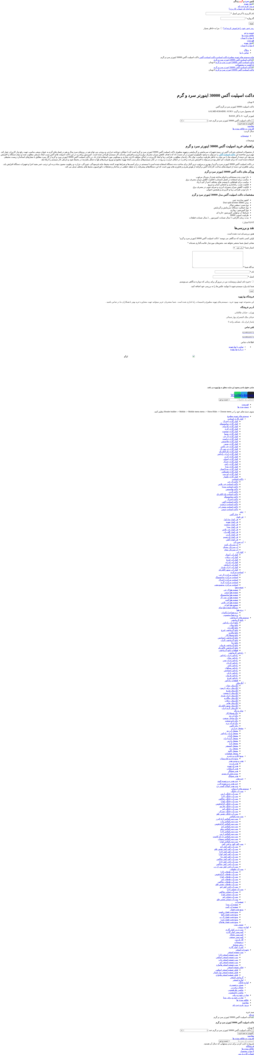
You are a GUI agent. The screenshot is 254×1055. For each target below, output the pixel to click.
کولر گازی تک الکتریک (228, 451)
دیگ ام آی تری (232, 723)
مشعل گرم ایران (230, 738)
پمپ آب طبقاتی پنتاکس (228, 882)
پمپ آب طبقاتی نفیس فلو (227, 884)
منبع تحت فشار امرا (229, 919)
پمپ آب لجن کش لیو (229, 887)
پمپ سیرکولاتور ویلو (229, 829)
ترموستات (238, 942)
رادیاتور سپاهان (231, 668)
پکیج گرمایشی (237, 620)
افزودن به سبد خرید (245, 124)
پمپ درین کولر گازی (234, 930)
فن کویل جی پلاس (230, 529)
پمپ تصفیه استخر (235, 952)
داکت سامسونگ (231, 497)
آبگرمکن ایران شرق (229, 695)
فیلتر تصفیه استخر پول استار (225, 972)
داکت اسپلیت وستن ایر (228, 507)
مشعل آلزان (232, 736)
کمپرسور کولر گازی (234, 932)
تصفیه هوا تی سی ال (229, 597)
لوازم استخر (238, 980)
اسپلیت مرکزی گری (229, 582)
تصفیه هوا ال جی (230, 590)
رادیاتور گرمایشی (235, 653)
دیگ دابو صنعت (231, 721)
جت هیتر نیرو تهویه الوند (227, 781)
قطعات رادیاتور (231, 680)
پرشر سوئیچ (238, 945)
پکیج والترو (233, 633)
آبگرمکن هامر (232, 703)
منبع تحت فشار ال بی (228, 917)
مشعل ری (233, 748)
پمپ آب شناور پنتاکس (228, 892)
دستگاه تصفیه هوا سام (228, 607)
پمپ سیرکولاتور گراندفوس (226, 824)
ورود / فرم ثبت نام (241, 1005)
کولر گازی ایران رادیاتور (227, 454)
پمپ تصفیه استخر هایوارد (227, 965)
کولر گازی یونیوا (231, 434)
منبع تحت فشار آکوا (229, 914)
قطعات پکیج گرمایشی (228, 650)
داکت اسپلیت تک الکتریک (227, 494)
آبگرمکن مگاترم (231, 698)
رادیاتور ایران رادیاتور (229, 655)
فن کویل (239, 517)
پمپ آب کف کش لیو (229, 846)
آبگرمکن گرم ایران (230, 708)
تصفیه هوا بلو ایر (231, 605)
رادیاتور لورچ (232, 678)
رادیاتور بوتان (232, 658)
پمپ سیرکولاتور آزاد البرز (227, 819)
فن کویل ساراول (231, 519)
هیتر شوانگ (233, 771)
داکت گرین (233, 492)
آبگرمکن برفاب (231, 700)
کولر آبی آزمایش (231, 565)
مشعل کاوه (233, 751)
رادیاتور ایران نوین (230, 660)
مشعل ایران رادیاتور (229, 733)
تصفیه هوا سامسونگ (229, 595)
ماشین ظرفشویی (235, 990)
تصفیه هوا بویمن (231, 592)
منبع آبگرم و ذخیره (235, 756)
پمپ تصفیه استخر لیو (229, 962)
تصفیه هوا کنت (231, 600)
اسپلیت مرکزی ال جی (228, 575)
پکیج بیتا (234, 643)
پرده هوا (240, 610)
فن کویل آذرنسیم (230, 537)
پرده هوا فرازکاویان (229, 612)
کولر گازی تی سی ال (229, 449)
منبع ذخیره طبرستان (229, 758)
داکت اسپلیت (222, 57)
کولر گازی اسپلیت (235, 419)
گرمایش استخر (236, 977)
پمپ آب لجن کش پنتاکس (227, 864)
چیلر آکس (234, 514)
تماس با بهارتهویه (236, 347)
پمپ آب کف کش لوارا (228, 854)
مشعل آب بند (232, 731)
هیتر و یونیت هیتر (236, 761)
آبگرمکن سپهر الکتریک (228, 706)
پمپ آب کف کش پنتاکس (227, 859)
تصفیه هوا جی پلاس (229, 602)
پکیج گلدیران (232, 628)
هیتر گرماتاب (232, 768)
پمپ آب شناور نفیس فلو (227, 899)
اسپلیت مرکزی (236, 572)
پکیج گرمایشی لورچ (229, 630)
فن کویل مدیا (232, 527)
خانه (252, 57)
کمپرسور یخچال (236, 935)
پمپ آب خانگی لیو (230, 809)
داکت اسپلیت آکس (207, 57)
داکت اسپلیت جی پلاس (228, 484)
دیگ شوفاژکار (232, 713)
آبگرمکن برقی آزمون (229, 688)
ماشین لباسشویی (235, 992)
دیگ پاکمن (233, 726)
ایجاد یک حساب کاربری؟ (239, 9)
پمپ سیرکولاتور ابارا (229, 831)
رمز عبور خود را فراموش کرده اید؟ (238, 28)
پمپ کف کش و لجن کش (232, 844)
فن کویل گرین (232, 534)
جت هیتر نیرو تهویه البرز (227, 784)
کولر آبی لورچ (232, 560)
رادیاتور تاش (232, 665)
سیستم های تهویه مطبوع (239, 57)
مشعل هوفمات (231, 753)
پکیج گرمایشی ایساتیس (228, 638)
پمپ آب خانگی (237, 791)
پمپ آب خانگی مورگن (228, 811)
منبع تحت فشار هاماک (228, 922)
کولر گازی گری (231, 429)
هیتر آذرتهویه (232, 766)
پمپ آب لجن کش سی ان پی (226, 867)
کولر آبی (239, 552)
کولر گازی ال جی (230, 436)
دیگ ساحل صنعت (230, 718)
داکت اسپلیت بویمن (229, 509)
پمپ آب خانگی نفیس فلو (227, 814)
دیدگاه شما (248, 267)
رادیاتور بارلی (232, 673)
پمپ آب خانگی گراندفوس (227, 804)
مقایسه (245, 1002)
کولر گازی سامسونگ (229, 424)
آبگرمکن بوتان (232, 685)
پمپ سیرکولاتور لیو (229, 826)
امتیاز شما (249, 247)
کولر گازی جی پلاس (229, 446)
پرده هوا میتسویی (230, 615)
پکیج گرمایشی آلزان (229, 640)
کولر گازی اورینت (230, 474)
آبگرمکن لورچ (232, 690)
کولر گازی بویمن (231, 444)
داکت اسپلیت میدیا (230, 487)
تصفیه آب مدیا (232, 904)
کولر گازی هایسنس (229, 441)
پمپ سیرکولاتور (236, 816)
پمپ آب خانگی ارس (229, 794)
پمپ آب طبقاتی (236, 869)
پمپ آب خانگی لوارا (229, 801)
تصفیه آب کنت (231, 907)
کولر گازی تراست (230, 439)
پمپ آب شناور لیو (230, 897)
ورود (251, 23)
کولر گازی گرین (231, 456)
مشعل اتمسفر (232, 746)
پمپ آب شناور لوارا (229, 894)
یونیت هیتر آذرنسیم (230, 773)
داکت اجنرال (232, 499)
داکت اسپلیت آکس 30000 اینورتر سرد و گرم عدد (230, 120)
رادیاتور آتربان (232, 663)
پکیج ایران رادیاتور (230, 622)
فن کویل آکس (232, 539)
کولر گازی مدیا (231, 466)
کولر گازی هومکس (229, 471)
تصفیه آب (239, 902)
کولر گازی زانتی (231, 464)
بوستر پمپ (238, 924)
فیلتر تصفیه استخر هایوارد (227, 975)
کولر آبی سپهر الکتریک (228, 570)
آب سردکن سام (231, 549)
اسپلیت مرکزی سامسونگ (227, 577)
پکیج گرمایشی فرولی (228, 645)
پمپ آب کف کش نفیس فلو (226, 849)
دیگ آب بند (233, 716)
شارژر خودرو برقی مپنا (233, 997)
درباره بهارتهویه (236, 349)
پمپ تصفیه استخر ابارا (228, 955)
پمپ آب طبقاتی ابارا (229, 872)
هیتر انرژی (233, 763)
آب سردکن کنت (231, 544)
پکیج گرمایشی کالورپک (228, 648)
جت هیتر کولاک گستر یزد (227, 786)
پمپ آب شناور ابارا (235, 889)
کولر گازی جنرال (230, 461)
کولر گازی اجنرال (230, 421)
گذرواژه (250, 18)
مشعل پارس (232, 741)
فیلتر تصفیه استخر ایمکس (227, 970)
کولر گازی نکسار (230, 477)
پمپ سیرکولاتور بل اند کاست (225, 836)
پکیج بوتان (234, 625)
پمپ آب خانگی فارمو (229, 806)
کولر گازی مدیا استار (229, 469)
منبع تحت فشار (236, 909)
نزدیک (251, 1015)
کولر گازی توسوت (230, 431)
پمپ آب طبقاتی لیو (229, 879)
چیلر (241, 512)
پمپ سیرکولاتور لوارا (229, 841)
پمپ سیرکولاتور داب (229, 821)
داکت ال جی (232, 482)
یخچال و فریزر (237, 987)
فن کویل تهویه (232, 522)
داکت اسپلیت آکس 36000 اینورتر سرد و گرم (234, 70)
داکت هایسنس (232, 489)
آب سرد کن (238, 542)
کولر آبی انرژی (231, 562)
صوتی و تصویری (236, 985)
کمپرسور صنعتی (236, 937)
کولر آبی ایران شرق (229, 567)
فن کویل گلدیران (231, 532)
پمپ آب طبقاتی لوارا (229, 877)
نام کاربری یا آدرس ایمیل (242, 13)
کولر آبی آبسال (231, 555)
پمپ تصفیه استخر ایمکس (227, 957)
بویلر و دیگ (238, 711)
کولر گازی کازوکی (230, 426)
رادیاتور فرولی (232, 675)
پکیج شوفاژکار (232, 635)
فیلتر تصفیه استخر (235, 967)
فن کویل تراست (231, 524)
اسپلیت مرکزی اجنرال (228, 580)
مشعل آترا (233, 743)
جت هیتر (239, 779)
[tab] (124, 136)
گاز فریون (239, 940)
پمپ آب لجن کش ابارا (228, 862)
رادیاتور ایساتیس (231, 670)
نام (252, 272)
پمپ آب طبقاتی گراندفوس (226, 874)
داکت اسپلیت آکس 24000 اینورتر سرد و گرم (234, 62)
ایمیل (251, 277)
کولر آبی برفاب (231, 557)
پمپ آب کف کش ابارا (228, 851)
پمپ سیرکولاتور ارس (228, 834)
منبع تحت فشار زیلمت (228, 912)
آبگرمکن (239, 683)
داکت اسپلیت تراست (229, 504)
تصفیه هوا (239, 587)
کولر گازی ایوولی (230, 459)
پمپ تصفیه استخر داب (228, 960)
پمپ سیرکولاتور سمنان (228, 839)
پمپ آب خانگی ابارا (229, 796)
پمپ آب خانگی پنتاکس (228, 799)
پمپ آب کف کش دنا (229, 857)
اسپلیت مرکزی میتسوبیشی (226, 585)
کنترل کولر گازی (236, 947)
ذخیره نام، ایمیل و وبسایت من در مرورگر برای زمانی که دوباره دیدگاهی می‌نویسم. (215, 282)
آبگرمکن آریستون (230, 693)
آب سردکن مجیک (230, 547)
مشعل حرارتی (237, 728)
